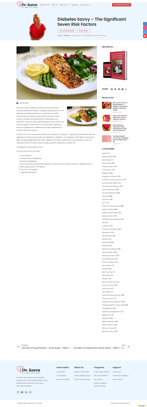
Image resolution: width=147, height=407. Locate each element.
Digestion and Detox (109, 176)
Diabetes (67, 35)
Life (103, 222)
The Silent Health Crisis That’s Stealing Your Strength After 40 (120, 139)
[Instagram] (30, 392)
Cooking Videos (107, 166)
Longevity (105, 226)
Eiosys (127, 403)
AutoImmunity (107, 157)
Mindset (105, 239)
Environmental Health (109, 183)
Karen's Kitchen (107, 216)
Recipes (105, 279)
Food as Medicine (108, 190)
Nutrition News (107, 252)
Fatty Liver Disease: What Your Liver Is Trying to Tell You (120, 117)
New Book (105, 242)
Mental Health (107, 236)
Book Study (106, 160)
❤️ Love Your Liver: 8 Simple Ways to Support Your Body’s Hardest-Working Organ (120, 106)
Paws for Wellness (108, 262)
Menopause (106, 232)
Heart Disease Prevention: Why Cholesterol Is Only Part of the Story (119, 127)
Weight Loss (106, 315)
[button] (44, 4)
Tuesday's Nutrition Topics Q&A (113, 305)
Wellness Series (108, 325)
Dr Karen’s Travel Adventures (112, 180)
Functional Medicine (109, 193)
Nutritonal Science (108, 255)
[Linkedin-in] (26, 392)
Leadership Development (111, 219)
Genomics (105, 199)
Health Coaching (108, 209)
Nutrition (105, 246)
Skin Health (106, 292)
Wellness (105, 318)
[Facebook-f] (18, 392)
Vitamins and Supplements (111, 312)
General (105, 196)
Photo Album (106, 265)
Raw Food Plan (107, 272)
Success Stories (108, 298)
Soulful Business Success (111, 295)
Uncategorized (107, 308)
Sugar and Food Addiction (111, 302)
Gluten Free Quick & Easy (111, 206)
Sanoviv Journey (108, 285)
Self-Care (105, 288)
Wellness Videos (108, 331)
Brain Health (106, 163)
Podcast (105, 269)
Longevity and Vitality (109, 229)
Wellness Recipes (108, 321)
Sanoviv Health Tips (109, 282)
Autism (104, 153)
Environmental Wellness (110, 186)
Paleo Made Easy (108, 259)
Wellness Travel (107, 328)
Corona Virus (106, 170)
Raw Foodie (106, 275)
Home (60, 35)
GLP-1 (104, 203)
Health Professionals (109, 213)
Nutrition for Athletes (109, 249)
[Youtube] (22, 392)
